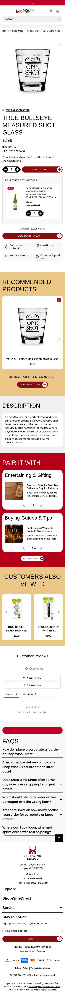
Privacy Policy (22, 968)
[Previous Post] (23, 505)
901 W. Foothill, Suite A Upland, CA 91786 (32, 866)
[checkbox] (59, 300)
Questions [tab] (28, 694)
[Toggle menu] (4, 11)
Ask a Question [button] (34, 685)
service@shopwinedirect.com (44, 986)
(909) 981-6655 (16, 989)
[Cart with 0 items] (59, 11)
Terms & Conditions (40, 968)
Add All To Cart (30, 384)
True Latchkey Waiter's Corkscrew (48, 629)
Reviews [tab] (9, 694)
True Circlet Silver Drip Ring (17, 629)
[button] (59, 338)
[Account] (51, 11)
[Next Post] (41, 505)
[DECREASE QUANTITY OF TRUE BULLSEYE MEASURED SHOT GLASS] (5, 169)
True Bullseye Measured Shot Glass (32, 359)
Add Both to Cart (30, 236)
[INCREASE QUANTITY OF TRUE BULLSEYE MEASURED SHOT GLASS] (17, 169)
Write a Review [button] (34, 677)
